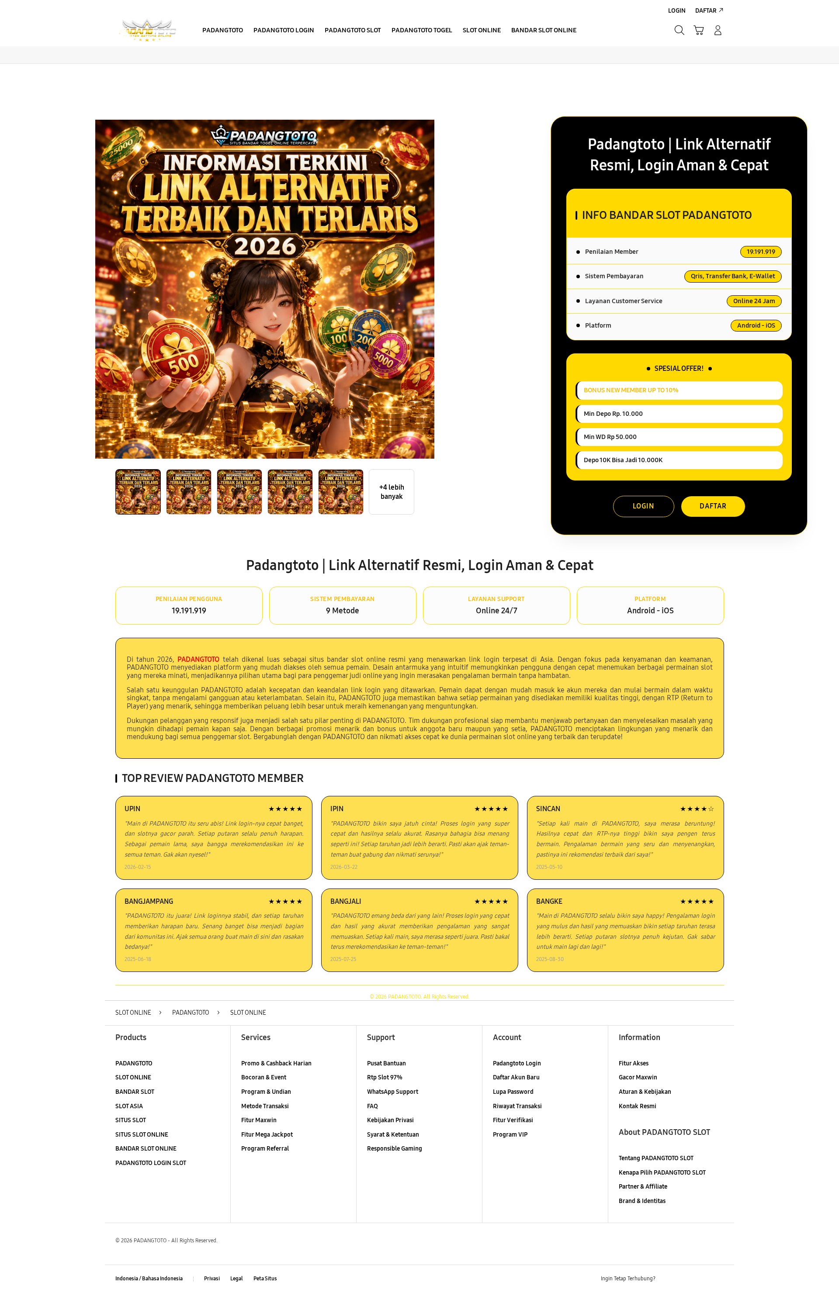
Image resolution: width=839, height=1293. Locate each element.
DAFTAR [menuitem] (706, 10)
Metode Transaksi (265, 1106)
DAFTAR (713, 506)
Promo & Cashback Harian (276, 1063)
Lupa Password (513, 1092)
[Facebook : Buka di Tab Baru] (667, 1279)
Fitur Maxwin (259, 1120)
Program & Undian (266, 1092)
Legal (236, 1279)
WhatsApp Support (392, 1092)
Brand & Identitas (642, 1201)
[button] (699, 30)
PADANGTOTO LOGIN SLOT (150, 1163)
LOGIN (643, 506)
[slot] (147, 30)
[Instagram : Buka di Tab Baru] (701, 1279)
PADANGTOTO (134, 1063)
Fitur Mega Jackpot (267, 1134)
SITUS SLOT (130, 1120)
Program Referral (265, 1148)
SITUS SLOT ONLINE (141, 1134)
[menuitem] (222, 31)
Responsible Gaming (394, 1148)
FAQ (372, 1106)
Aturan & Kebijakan (645, 1092)
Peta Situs (265, 1279)
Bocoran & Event (263, 1077)
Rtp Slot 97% (384, 1077)
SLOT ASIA (129, 1106)
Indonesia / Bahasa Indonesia (149, 1279)
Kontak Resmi (637, 1106)
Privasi (212, 1279)
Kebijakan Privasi (390, 1120)
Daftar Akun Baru (516, 1077)
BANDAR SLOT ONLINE (146, 1148)
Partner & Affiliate (643, 1186)
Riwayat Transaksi (517, 1106)
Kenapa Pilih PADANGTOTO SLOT (662, 1172)
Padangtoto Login (517, 1063)
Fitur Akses (633, 1063)
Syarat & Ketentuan (393, 1134)
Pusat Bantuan (386, 1063)
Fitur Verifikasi (513, 1120)
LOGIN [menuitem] (677, 10)
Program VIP (510, 1134)
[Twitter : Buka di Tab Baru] (684, 1279)
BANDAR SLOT (134, 1092)
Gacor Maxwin (638, 1077)
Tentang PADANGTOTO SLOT (656, 1158)
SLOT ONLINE (133, 1077)
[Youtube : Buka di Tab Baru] (718, 1279)
